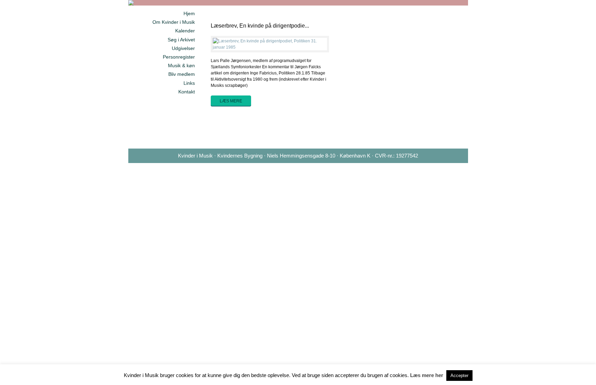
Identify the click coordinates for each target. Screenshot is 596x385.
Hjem (189, 13)
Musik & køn (181, 65)
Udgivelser (183, 48)
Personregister (179, 57)
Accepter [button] (459, 375)
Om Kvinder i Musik (173, 22)
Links (189, 83)
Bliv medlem (181, 74)
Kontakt (186, 91)
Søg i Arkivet (181, 39)
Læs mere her (426, 375)
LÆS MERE (231, 101)
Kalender (185, 30)
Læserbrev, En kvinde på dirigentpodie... (260, 26)
